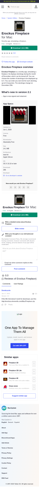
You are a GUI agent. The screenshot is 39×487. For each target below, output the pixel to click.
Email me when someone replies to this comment (18, 263)
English (4, 422)
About (4, 428)
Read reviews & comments (10, 57)
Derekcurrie (6, 290)
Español (17, 422)
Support (4, 473)
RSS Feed (5, 478)
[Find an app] (9, 7)
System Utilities (12, 18)
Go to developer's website (14, 175)
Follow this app (9, 62)
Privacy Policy (6, 453)
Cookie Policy (6, 463)
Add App (5, 433)
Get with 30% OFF (19, 346)
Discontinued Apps (8, 438)
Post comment (19, 269)
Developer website (26, 62)
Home (3, 18)
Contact (4, 468)
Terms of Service (7, 448)
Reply (10, 304)
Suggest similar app (19, 396)
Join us (32, 1)
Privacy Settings (7, 458)
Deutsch (10, 422)
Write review (19, 229)
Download (20, 48)
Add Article (5, 443)
